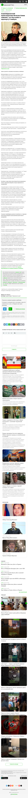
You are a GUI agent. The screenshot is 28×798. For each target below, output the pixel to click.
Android (17, 272)
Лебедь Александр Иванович (9, 519)
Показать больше (14, 764)
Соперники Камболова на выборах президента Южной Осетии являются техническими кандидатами (11, 371)
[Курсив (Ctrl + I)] (6, 333)
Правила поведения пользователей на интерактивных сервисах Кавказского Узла (14, 790)
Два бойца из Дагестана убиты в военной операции (11, 585)
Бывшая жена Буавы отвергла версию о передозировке (12, 399)
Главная (2, 9)
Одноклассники (21, 282)
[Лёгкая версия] (6, 1)
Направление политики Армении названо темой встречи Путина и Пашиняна (13, 463)
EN (4, 1)
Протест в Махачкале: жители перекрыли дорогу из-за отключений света (13, 688)
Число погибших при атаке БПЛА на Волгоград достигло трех (13, 579)
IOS (20, 272)
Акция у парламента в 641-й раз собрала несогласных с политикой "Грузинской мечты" (12, 421)
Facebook (5, 282)
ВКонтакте (15, 282)
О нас (2, 775)
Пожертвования (24, 775)
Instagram (9, 282)
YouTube (5, 284)
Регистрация (14, 345)
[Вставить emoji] (14, 333)
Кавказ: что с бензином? (7, 8)
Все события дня (23, 592)
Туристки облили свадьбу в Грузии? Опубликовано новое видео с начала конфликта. (13, 713)
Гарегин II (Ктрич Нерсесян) (9, 555)
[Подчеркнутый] (8, 333)
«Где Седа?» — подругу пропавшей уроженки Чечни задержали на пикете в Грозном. (12, 664)
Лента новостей (9, 9)
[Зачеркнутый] (11, 333)
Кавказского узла (5, 68)
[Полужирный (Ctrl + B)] (3, 333)
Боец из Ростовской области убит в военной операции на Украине (12, 573)
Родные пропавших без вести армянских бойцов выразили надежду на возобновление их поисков (13, 434)
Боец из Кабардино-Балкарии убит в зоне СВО (13, 568)
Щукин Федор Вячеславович (9, 537)
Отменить (14, 349)
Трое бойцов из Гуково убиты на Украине (11, 590)
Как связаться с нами (12, 775)
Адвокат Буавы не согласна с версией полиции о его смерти (11, 486)
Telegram (5, 277)
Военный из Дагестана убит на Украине (11, 564)
